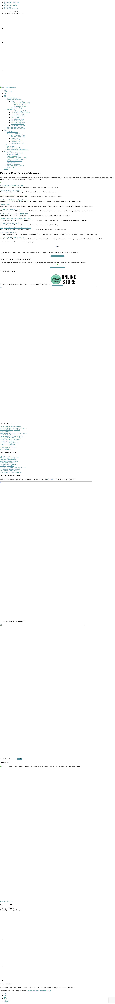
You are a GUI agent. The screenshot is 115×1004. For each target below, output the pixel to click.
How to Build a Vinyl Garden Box (10, 439)
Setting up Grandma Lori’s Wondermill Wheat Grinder (15, 228)
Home (5, 993)
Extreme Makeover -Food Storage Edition (12, 185)
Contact (6, 1001)
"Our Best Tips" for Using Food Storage (11, 436)
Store (5, 998)
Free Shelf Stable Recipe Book (9, 464)
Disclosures (7, 1000)
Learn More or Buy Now (57, 267)
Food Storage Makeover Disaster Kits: (11, 190)
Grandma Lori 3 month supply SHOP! (11, 209)
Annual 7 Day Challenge (7, 441)
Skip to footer (7, 7)
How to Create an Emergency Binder (10, 426)
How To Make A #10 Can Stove (9, 470)
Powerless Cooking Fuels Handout (10, 469)
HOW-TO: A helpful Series (8, 444)
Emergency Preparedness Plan (8, 456)
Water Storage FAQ (5, 431)
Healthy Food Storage (6, 446)
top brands (50, 479)
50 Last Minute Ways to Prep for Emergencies (13, 428)
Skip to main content (9, 4)
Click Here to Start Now (57, 256)
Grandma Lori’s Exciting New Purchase (11, 223)
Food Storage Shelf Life (7, 466)
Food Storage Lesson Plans (7, 462)
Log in (49, 990)
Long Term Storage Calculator (8, 459)
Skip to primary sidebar (10, 5)
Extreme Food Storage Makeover (9, 443)
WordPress (43, 990)
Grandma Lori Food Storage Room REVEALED (14, 214)
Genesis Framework (33, 990)
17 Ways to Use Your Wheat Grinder (10, 438)
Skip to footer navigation (11, 8)
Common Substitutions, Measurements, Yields (13, 467)
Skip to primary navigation (11, 2)
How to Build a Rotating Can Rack (10, 430)
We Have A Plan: (5, 204)
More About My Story (6, 901)
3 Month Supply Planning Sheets (9, 458)
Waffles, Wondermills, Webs (8, 232)
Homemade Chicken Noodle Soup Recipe (12, 237)
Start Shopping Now (57, 285)
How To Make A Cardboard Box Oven (11, 472)
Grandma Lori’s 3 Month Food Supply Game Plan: (14, 200)
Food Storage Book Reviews (8, 447)
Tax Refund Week (5, 449)
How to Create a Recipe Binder (9, 434)
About (5, 995)
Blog (5, 997)
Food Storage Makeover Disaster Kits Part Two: (13, 195)
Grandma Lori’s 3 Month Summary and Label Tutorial (15, 218)
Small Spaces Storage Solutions (9, 461)
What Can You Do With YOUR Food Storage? (13, 433)
